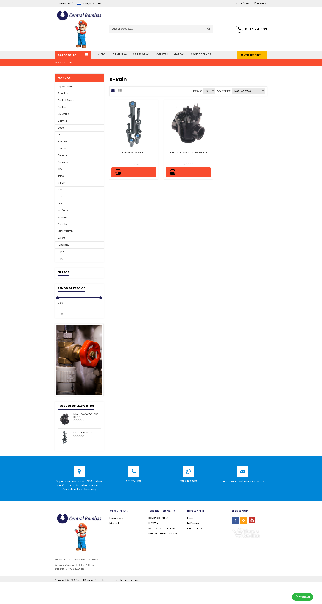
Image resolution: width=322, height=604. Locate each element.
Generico (63, 162)
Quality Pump (65, 231)
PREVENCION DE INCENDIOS (162, 533)
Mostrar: (197, 90)
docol (61, 127)
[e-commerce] (79, 28)
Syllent (61, 237)
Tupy (60, 258)
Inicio (58, 62)
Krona (61, 196)
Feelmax (62, 141)
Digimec (62, 120)
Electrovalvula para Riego (188, 152)
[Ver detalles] (133, 124)
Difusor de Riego (133, 152)
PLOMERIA (153, 523)
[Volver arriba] (318, 597)
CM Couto (63, 114)
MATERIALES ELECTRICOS (161, 528)
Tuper (61, 251)
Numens (62, 217)
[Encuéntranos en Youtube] (252, 520)
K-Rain (61, 182)
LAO (60, 203)
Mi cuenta (115, 523)
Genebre (62, 155)
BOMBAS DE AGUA (158, 518)
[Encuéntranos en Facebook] (235, 520)
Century (62, 107)
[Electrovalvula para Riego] (65, 419)
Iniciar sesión (116, 518)
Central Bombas (67, 100)
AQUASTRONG (65, 86)
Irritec (61, 175)
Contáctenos (194, 528)
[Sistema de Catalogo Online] (246, 532)
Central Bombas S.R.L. (88, 580)
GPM (60, 169)
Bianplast (63, 93)
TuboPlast (63, 244)
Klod (60, 189)
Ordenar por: (224, 90)
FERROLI (62, 148)
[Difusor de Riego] (65, 437)
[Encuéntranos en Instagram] (243, 520)
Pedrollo (62, 224)
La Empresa (194, 523)
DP (59, 134)
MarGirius (63, 210)
